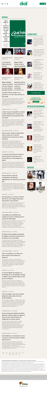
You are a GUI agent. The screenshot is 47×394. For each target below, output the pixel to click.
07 (23, 353)
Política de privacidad (35, 376)
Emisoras (15, 376)
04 (13, 353)
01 (3, 353)
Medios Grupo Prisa (23, 386)
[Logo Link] (23, 3)
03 (10, 353)
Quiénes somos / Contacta (7, 376)
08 (9, 354)
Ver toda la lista (36, 93)
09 (13, 354)
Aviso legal (21, 376)
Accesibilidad (27, 376)
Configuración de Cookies (26, 378)
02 (6, 353)
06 (20, 353)
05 (16, 353)
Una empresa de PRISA (23, 383)
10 (16, 354)
